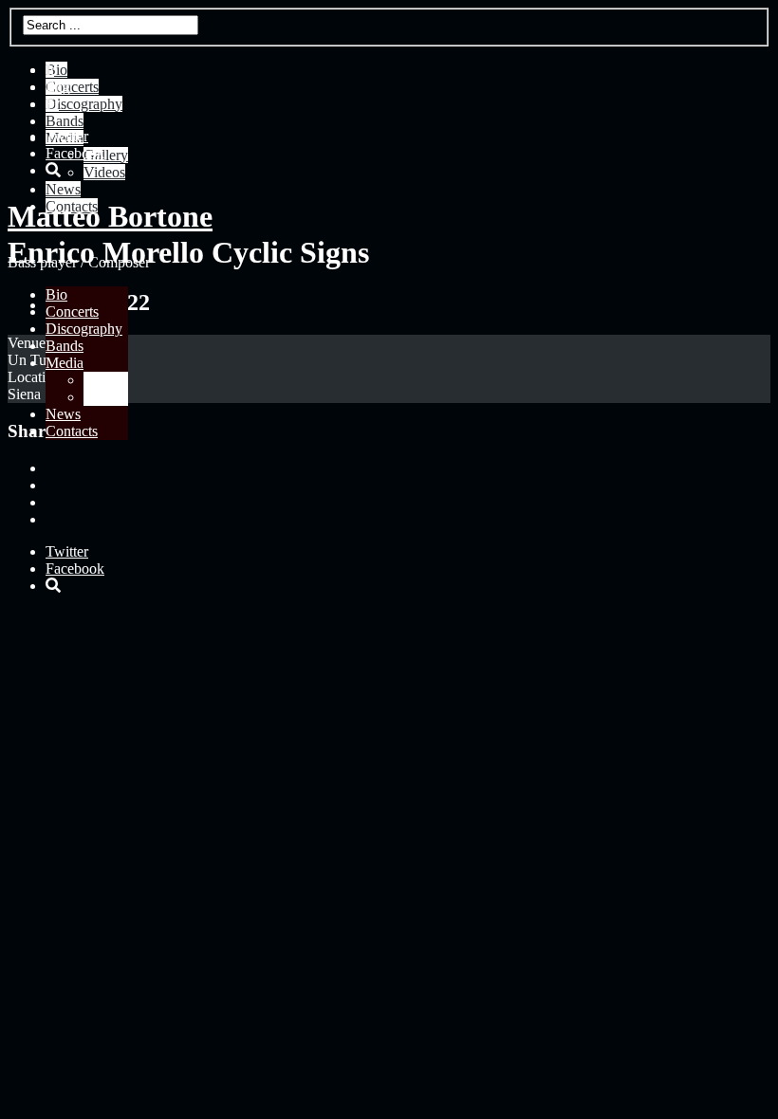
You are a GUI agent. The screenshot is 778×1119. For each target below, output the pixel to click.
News (63, 414)
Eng (58, 87)
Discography (84, 329)
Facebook (75, 153)
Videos (104, 397)
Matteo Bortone (110, 216)
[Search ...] (53, 170)
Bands (64, 346)
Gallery (105, 380)
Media (64, 363)
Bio (56, 294)
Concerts (72, 311)
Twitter (67, 136)
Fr (52, 104)
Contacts (72, 431)
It (50, 70)
